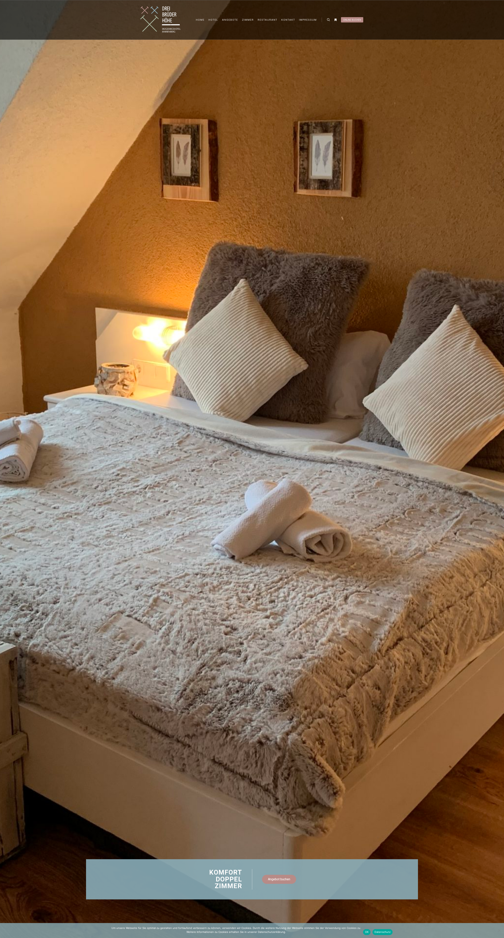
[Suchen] (328, 19)
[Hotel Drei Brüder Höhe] (161, 20)
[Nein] (499, 930)
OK (367, 931)
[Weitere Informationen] (335, 19)
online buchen (352, 20)
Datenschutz (382, 931)
